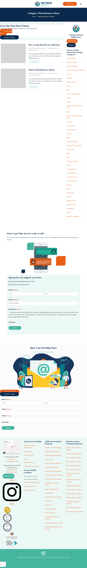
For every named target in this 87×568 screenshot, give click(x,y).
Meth (68, 153)
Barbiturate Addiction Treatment (74, 511)
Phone (13, 299)
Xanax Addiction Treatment (73, 507)
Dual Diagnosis (71, 126)
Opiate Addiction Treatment (73, 489)
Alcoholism (70, 78)
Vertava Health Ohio (29, 490)
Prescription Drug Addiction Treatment (73, 481)
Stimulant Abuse (71, 200)
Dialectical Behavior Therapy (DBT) (74, 117)
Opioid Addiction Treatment (73, 485)
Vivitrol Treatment (50, 513)
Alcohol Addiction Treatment (74, 453)
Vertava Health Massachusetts (37, 48)
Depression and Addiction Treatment (52, 518)
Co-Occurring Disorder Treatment (54, 475)
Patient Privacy (60, 557)
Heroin (68, 137)
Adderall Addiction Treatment (74, 493)
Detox (68, 112)
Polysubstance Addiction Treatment (72, 474)
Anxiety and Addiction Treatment (54, 523)
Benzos (69, 86)
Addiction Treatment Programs (53, 447)
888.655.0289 (69, 3)
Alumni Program (49, 493)
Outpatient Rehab (71, 169)
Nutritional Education (72, 161)
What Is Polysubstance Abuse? (41, 70)
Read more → (34, 61)
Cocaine (69, 98)
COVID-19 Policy (29, 455)
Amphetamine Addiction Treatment (72, 502)
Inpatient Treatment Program (52, 451)
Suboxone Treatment (50, 509)
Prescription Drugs (72, 181)
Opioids (69, 165)
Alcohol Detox (49, 501)
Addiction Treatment (34, 75)
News (68, 157)
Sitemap (67, 557)
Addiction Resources (29, 462)
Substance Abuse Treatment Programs (73, 449)
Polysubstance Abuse (72, 177)
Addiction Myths (71, 58)
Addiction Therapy (72, 62)
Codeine (69, 101)
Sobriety (69, 196)
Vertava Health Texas (29, 486)
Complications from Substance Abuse (75, 107)
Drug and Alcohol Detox (51, 467)
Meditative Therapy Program (74, 145)
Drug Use (69, 122)
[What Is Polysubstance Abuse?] (13, 78)
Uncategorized (70, 208)
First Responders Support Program (51, 484)
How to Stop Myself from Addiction (43, 45)
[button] (6, 32)
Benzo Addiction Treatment (73, 461)
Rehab (68, 189)
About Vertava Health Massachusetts (30, 446)
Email (6, 409)
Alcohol (69, 74)
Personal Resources (72, 173)
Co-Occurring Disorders (73, 94)
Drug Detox (48, 505)
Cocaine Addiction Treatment (74, 457)
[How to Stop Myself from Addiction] (13, 53)
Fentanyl (69, 133)
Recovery (69, 185)
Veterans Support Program (52, 489)
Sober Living (70, 192)
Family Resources (71, 129)
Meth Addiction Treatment (73, 465)
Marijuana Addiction (72, 141)
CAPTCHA (11, 322)
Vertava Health (26, 557)
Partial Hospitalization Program (53, 455)
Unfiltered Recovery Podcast (31, 466)
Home (34, 16)
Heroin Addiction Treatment (73, 469)
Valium (68, 212)
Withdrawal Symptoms (73, 216)
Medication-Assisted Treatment (53, 471)
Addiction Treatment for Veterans (75, 70)
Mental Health (70, 149)
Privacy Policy (51, 557)
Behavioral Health (71, 82)
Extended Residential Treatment (53, 497)
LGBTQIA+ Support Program (53, 479)
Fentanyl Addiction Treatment (74, 497)
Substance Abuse (33, 50)
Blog (68, 90)
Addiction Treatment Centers (39, 557)
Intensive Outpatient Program (53, 463)
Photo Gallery (27, 451)
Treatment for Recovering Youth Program (53, 528)
